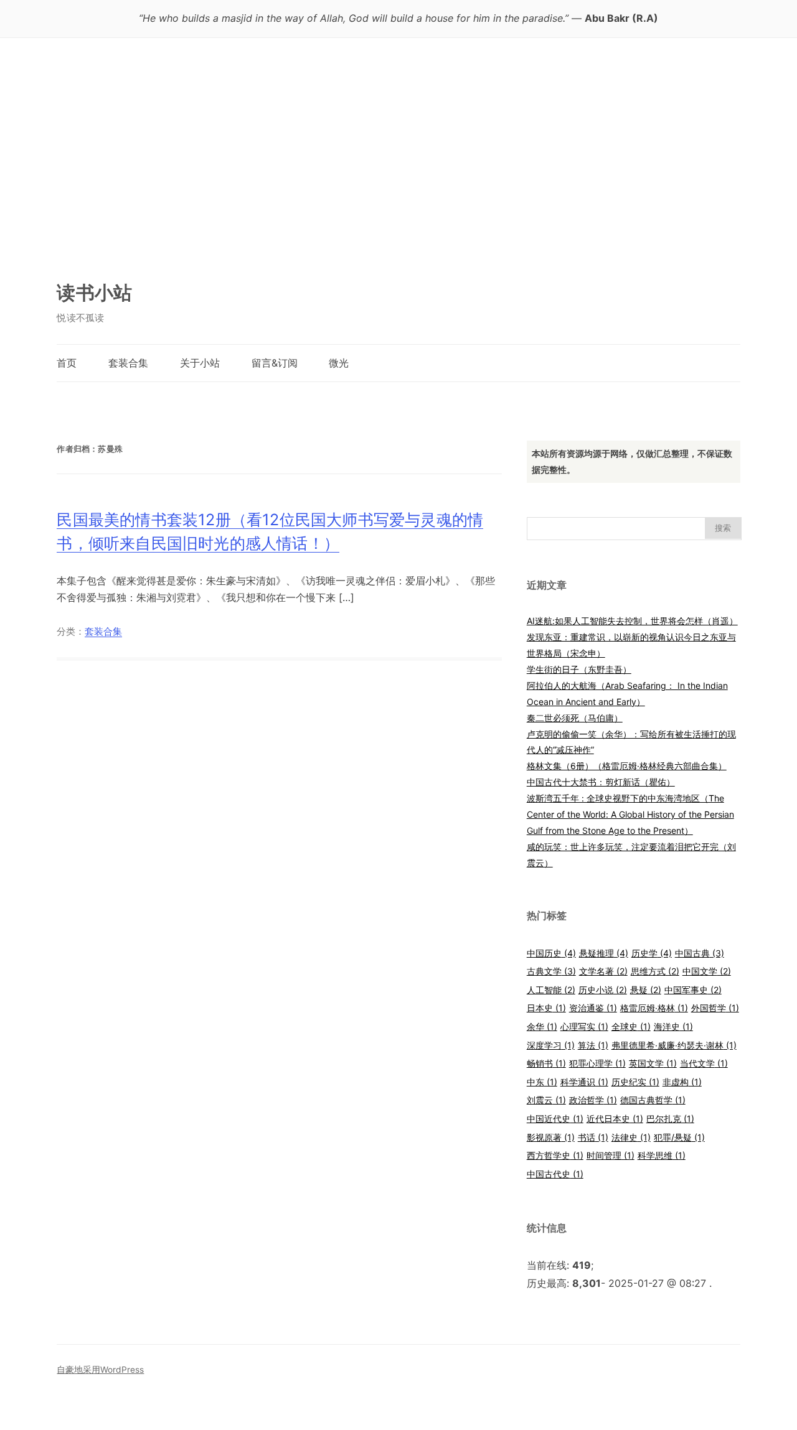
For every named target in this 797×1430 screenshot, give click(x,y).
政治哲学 (593, 1100)
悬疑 (645, 989)
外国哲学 (715, 1007)
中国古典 (699, 953)
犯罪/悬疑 (679, 1137)
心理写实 (584, 1026)
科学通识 (584, 1082)
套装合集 (128, 363)
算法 (593, 1045)
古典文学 (551, 971)
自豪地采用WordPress (100, 1370)
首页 (67, 363)
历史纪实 (635, 1082)
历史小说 (602, 989)
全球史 (631, 1026)
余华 (542, 1026)
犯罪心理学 (597, 1063)
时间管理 (610, 1155)
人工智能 (551, 989)
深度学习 (551, 1045)
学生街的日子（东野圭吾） (579, 669)
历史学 (651, 953)
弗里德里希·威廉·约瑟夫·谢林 (674, 1045)
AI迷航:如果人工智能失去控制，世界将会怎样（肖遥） (632, 620)
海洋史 (673, 1026)
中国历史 (551, 953)
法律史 (631, 1137)
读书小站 (94, 292)
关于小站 (200, 363)
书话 (593, 1137)
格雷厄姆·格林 (654, 1007)
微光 (339, 363)
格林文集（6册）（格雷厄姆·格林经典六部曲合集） (627, 765)
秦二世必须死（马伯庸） (575, 718)
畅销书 (546, 1063)
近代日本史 (615, 1118)
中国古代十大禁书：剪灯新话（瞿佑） (601, 782)
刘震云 (546, 1100)
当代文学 (704, 1063)
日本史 (546, 1007)
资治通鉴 (593, 1007)
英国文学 (653, 1063)
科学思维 (662, 1155)
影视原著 (551, 1137)
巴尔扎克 (670, 1118)
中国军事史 (693, 989)
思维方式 (655, 971)
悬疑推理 (603, 953)
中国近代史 (555, 1118)
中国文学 (706, 971)
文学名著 (603, 971)
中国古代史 (555, 1174)
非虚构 (682, 1082)
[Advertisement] (398, 165)
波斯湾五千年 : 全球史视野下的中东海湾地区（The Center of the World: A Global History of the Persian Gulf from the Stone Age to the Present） (630, 814)
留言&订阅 (275, 363)
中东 (542, 1082)
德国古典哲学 (653, 1100)
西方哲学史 (555, 1155)
